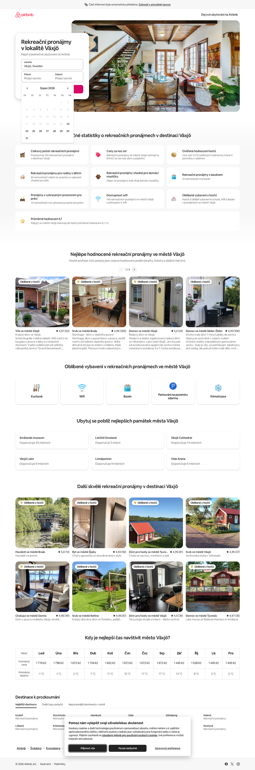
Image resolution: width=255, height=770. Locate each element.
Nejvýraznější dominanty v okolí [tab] (87, 704)
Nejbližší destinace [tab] (26, 704)
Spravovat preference (167, 748)
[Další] (134, 269)
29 (61, 131)
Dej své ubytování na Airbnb (219, 14)
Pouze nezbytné (127, 748)
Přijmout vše (87, 748)
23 (68, 123)
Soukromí (45, 764)
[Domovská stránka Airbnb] (24, 14)
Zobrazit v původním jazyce (155, 4)
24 (26, 131)
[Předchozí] (121, 269)
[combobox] (52, 66)
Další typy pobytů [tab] (52, 704)
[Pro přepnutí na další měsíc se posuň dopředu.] (68, 88)
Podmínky (59, 764)
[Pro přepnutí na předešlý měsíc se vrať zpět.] (27, 88)
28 (54, 131)
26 (40, 131)
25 (33, 131)
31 (27, 138)
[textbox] (36, 78)
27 (47, 131)
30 (67, 131)
